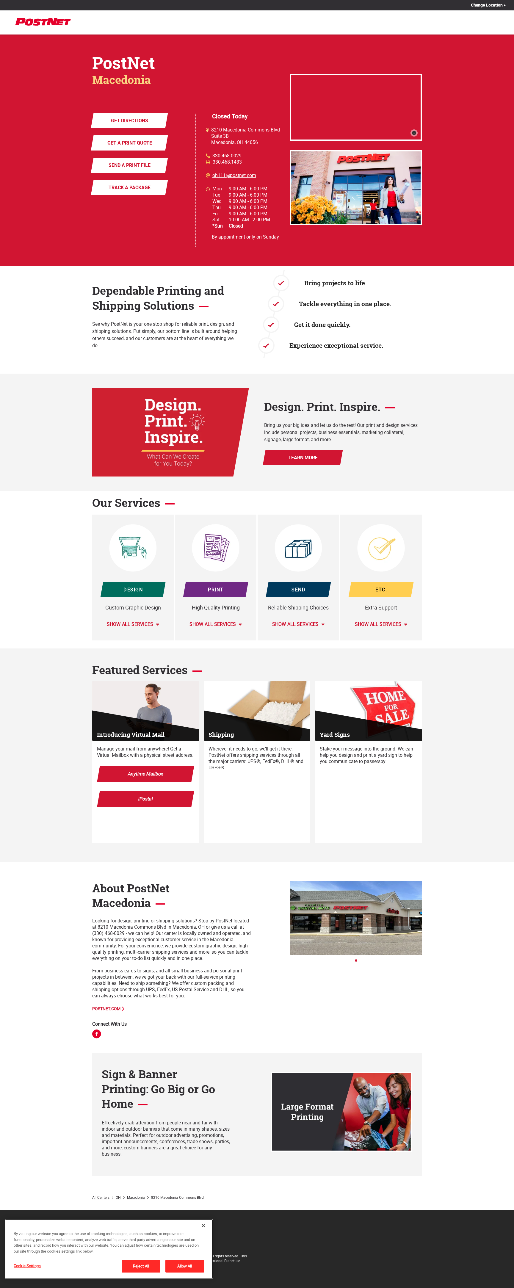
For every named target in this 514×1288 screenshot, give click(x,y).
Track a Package (130, 187)
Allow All (184, 1266)
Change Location (487, 5)
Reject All (141, 1266)
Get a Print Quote (129, 143)
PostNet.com (106, 1008)
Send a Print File (130, 165)
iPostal (145, 798)
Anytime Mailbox (145, 773)
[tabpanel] (356, 918)
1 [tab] (358, 962)
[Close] (203, 1225)
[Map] (356, 107)
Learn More (302, 457)
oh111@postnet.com (234, 175)
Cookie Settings (27, 1265)
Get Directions (129, 120)
